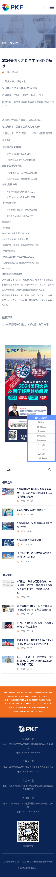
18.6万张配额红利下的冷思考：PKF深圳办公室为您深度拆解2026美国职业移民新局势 (35, 660)
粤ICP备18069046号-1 (28, 868)
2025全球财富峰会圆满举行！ (32, 510)
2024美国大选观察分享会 (30, 540)
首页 (4, 42)
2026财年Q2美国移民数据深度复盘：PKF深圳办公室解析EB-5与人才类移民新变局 (34, 493)
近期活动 (14, 42)
